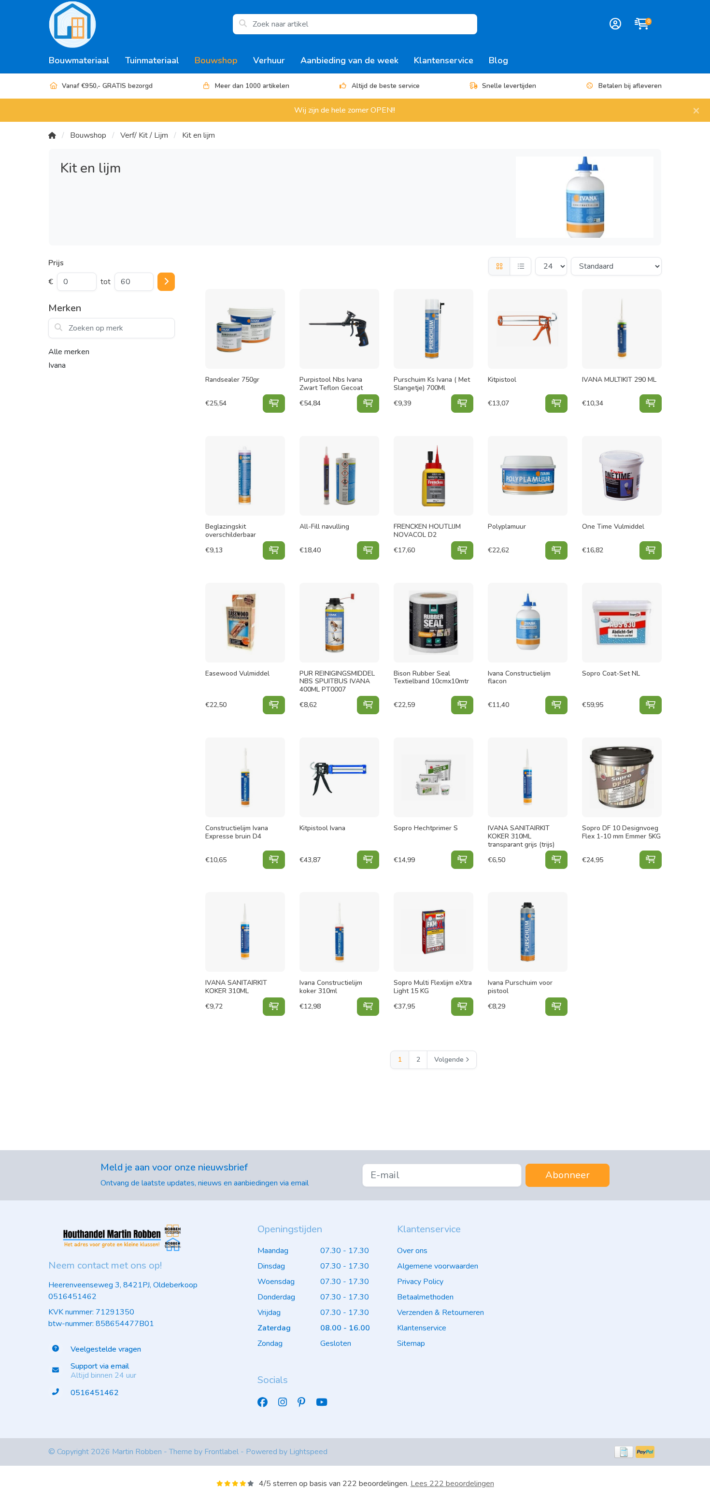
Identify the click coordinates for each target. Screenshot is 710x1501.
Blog (498, 60)
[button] (614, 24)
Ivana (57, 365)
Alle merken (68, 351)
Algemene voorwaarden (437, 1266)
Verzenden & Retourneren (440, 1312)
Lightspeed (308, 1451)
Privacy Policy (420, 1281)
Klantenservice (443, 60)
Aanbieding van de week (349, 60)
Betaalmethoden (425, 1297)
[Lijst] (520, 266)
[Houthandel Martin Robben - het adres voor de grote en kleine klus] (140, 24)
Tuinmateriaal (152, 60)
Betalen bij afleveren (630, 85)
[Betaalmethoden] (623, 1452)
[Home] (52, 135)
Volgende (449, 1059)
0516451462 (72, 1296)
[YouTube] (325, 1402)
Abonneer (567, 1175)
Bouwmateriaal (79, 60)
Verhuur (269, 60)
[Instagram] (286, 1402)
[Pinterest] (305, 1402)
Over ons (412, 1250)
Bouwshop (216, 60)
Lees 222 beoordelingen (452, 1483)
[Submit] (166, 282)
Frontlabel (221, 1451)
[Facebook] (266, 1402)
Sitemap (411, 1343)
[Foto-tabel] (499, 266)
